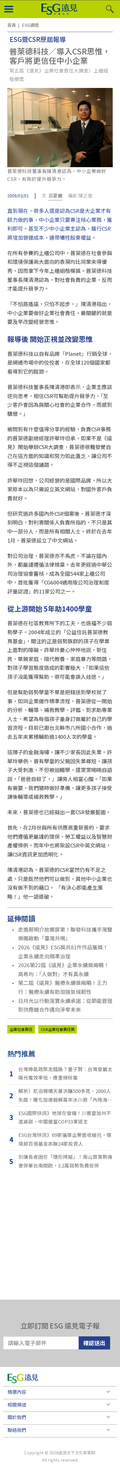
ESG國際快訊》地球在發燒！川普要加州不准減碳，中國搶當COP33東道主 (64, 1117)
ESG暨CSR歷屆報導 (38, 39)
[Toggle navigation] (9, 9)
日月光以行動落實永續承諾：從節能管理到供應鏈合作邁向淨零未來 (65, 1005)
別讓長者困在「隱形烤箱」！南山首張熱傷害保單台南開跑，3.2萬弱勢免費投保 (65, 1161)
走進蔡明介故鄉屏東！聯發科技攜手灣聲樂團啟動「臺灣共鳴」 (65, 933)
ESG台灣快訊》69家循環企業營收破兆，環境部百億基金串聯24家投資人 (65, 1139)
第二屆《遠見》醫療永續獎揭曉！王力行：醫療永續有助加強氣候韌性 (62, 987)
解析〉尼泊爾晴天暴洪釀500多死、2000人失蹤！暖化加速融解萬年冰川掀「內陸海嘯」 (64, 1095)
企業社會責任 (21, 1029)
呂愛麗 (55, 195)
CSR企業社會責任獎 (58, 1029)
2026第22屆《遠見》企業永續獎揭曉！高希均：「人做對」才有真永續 (63, 969)
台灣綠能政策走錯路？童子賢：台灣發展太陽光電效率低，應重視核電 (65, 1073)
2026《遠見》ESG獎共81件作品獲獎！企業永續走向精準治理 (63, 951)
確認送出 (94, 1343)
